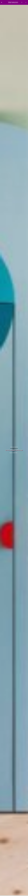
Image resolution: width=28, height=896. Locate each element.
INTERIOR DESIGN (14, 447)
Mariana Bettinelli (13, 452)
